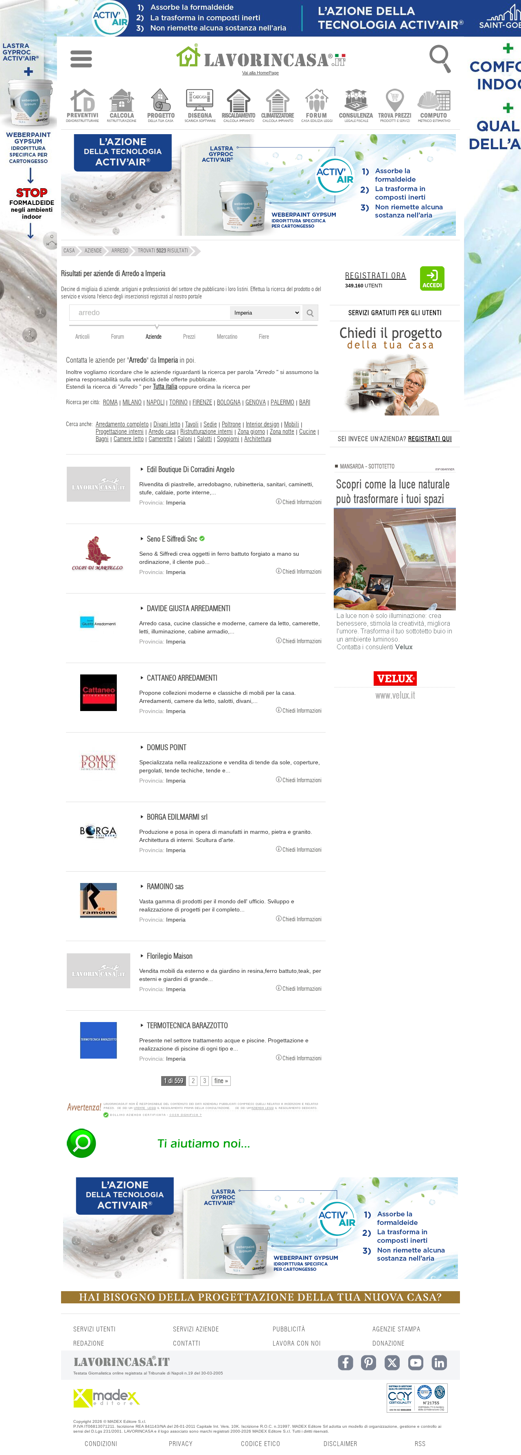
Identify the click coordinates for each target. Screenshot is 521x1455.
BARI (304, 402)
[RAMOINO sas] (98, 917)
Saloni (184, 439)
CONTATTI (186, 1343)
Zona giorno (251, 431)
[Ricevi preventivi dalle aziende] (82, 106)
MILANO (132, 402)
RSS (420, 1444)
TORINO (178, 402)
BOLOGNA (229, 402)
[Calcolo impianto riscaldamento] (238, 106)
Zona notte (282, 431)
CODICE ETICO (260, 1444)
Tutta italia (165, 386)
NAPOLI (155, 402)
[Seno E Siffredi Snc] (98, 570)
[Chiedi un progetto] (160, 106)
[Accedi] (432, 289)
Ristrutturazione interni (206, 431)
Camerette (161, 439)
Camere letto (129, 439)
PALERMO (282, 402)
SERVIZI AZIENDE (196, 1329)
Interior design (262, 424)
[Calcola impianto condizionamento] (278, 106)
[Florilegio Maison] (98, 987)
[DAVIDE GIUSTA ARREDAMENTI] (98, 639)
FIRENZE (202, 402)
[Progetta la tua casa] (260, 1302)
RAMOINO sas (165, 887)
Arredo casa (162, 431)
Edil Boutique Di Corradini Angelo (190, 470)
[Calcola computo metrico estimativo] (434, 106)
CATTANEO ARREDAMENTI (182, 678)
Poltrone (231, 424)
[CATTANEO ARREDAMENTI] (98, 709)
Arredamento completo (122, 424)
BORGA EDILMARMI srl (177, 817)
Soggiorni (228, 439)
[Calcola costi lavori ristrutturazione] (121, 106)
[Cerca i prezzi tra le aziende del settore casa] (395, 106)
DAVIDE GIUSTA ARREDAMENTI (188, 609)
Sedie (210, 424)
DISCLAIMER (340, 1444)
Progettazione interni (120, 431)
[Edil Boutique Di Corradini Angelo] (98, 500)
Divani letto (166, 424)
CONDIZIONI (101, 1444)
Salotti (204, 439)
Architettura (257, 439)
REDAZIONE (88, 1343)
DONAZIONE (388, 1343)
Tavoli (192, 424)
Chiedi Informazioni (302, 502)
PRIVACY (181, 1444)
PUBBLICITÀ (289, 1329)
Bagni (102, 439)
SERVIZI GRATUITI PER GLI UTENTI (395, 313)
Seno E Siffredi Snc (173, 539)
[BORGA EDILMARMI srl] (98, 848)
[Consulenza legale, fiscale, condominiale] (356, 106)
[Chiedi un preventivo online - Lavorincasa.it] (192, 1157)
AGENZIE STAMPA (396, 1329)
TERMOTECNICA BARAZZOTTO (187, 1026)
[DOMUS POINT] (98, 778)
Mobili (291, 424)
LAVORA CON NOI (297, 1343)
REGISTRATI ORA (375, 276)
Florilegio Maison (170, 956)
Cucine (307, 431)
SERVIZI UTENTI (94, 1329)
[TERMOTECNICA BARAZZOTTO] (98, 1056)
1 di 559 (173, 1081)
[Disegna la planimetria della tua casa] (199, 106)
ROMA (110, 402)
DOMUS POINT (166, 748)
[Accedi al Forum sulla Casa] (317, 106)
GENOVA (255, 402)
